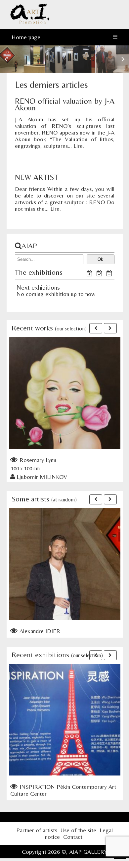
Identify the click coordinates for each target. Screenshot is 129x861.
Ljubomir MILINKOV (42, 476)
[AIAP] (30, 22)
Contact (72, 836)
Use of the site (78, 830)
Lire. (78, 145)
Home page (26, 36)
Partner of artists (36, 830)
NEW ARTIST (37, 177)
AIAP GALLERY (88, 851)
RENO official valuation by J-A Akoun (64, 104)
